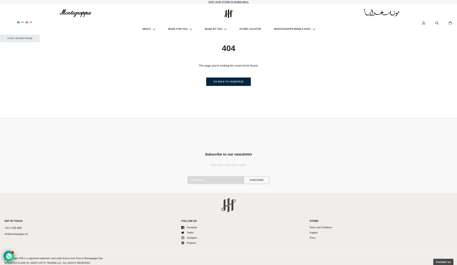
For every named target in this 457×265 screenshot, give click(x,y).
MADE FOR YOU (178, 29)
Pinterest (191, 243)
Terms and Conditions (321, 227)
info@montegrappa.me (16, 234)
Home (10, 38)
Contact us (443, 261)
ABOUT (147, 29)
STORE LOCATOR (250, 29)
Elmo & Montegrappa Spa (89, 258)
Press (313, 237)
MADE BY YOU (214, 29)
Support (314, 232)
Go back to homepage (228, 81)
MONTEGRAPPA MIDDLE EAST (293, 29)
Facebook (192, 227)
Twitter (190, 232)
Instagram (192, 237)
